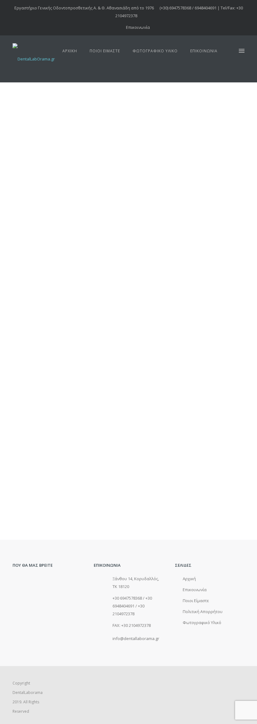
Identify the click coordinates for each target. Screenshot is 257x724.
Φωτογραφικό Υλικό (155, 51)
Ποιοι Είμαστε (105, 51)
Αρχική (69, 51)
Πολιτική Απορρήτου (203, 611)
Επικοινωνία (138, 27)
